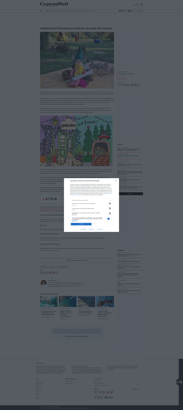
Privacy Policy (100, 229)
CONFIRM (81, 224)
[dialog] (91, 205)
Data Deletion (83, 229)
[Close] (116, 181)
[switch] (109, 203)
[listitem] (91, 200)
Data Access (91, 229)
